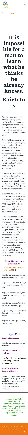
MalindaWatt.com (21, 429)
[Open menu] (24, 4)
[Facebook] (24, 432)
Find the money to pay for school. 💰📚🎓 (14, 268)
